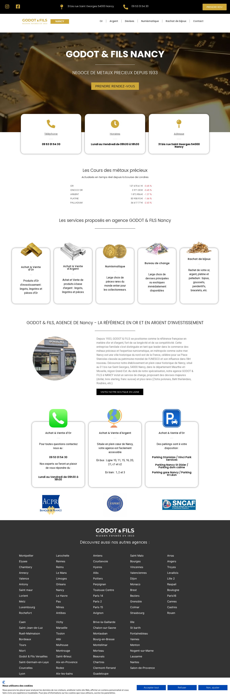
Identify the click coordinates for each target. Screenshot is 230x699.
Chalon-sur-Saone (104, 627)
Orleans (61, 584)
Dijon (133, 578)
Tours (22, 645)
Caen (22, 622)
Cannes (172, 601)
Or (101, 21)
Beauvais (98, 656)
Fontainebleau (139, 633)
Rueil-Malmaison (29, 633)
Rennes (60, 561)
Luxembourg (27, 607)
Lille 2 (171, 578)
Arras (170, 555)
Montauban (100, 633)
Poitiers (98, 578)
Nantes (134, 662)
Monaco (135, 584)
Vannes (134, 639)
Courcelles (25, 668)
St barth (135, 627)
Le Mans (61, 572)
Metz (22, 601)
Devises (129, 21)
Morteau (98, 650)
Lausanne (136, 656)
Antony (23, 584)
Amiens (97, 555)
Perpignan (99, 584)
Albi (58, 639)
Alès (95, 572)
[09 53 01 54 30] (125, 7)
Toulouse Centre (103, 590)
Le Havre (62, 595)
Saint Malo (137, 555)
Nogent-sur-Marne (142, 650)
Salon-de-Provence (142, 668)
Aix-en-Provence (66, 662)
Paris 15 (98, 607)
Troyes (171, 567)
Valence (24, 578)
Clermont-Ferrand (104, 668)
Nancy (60, 590)
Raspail (171, 584)
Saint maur (26, 590)
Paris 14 (98, 595)
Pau (58, 601)
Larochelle (62, 555)
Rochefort (25, 613)
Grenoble (136, 601)
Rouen (171, 613)
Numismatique (150, 21)
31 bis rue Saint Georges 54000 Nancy (91, 6)
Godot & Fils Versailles (33, 656)
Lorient (23, 595)
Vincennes (136, 567)
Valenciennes (138, 572)
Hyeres (97, 567)
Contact (198, 21)
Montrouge (63, 650)
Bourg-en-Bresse (103, 639)
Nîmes (60, 607)
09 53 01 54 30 (140, 6)
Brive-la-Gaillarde (104, 622)
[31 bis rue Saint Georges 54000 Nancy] (61, 7)
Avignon (98, 613)
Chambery (25, 567)
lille (132, 622)
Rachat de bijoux (176, 21)
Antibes (61, 613)
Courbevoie (100, 561)
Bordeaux (25, 639)
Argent (114, 21)
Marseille (61, 627)
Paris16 (171, 595)
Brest (133, 590)
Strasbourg (137, 613)
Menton (135, 645)
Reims (60, 567)
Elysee (23, 561)
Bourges (135, 561)
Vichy (59, 622)
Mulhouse (62, 645)
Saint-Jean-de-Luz (31, 627)
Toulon (60, 633)
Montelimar (100, 645)
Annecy (23, 572)
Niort (22, 650)
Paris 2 (97, 601)
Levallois (172, 572)
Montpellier (26, 555)
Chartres (98, 662)
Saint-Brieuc (64, 656)
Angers (171, 561)
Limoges (61, 578)
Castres (172, 607)
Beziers (134, 595)
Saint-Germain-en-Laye (34, 662)
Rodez (60, 668)
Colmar (134, 607)
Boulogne (173, 590)
